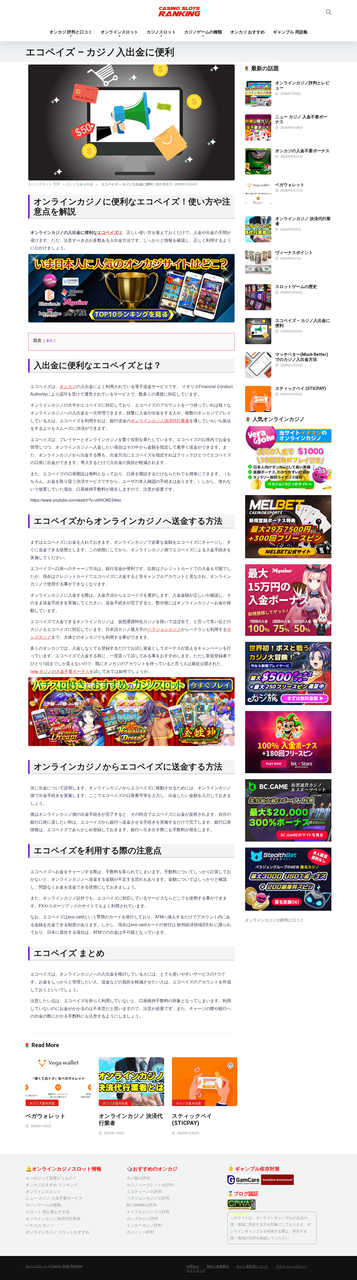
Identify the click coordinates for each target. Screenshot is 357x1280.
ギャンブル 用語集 (290, 32)
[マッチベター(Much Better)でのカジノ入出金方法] (258, 376)
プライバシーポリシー (291, 1266)
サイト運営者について (252, 1266)
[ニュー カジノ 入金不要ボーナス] (258, 139)
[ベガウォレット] (58, 1081)
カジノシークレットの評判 (150, 1184)
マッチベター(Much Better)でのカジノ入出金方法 (301, 357)
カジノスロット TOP (44, 183)
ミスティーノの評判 (144, 1191)
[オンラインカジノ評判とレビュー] (258, 105)
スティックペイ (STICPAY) (192, 1119)
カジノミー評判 (140, 1232)
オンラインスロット (119, 32)
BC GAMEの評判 (141, 1204)
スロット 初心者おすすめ (48, 1211)
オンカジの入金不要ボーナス (302, 150)
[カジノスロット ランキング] (178, 12)
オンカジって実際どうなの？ (51, 1178)
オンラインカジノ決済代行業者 (160, 421)
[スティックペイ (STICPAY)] (204, 1081)
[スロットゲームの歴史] (258, 309)
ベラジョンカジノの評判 (148, 1198)
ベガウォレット (46, 1116)
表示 (49, 340)
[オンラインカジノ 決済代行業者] (131, 1081)
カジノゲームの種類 (203, 32)
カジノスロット (161, 32)
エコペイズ (107, 232)
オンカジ (68, 386)
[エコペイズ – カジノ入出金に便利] (258, 342)
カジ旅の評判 (138, 1178)
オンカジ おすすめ (247, 32)
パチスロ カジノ (40, 1225)
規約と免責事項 (218, 1266)
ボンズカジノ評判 (142, 1218)
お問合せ (192, 1266)
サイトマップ (195, 1270)
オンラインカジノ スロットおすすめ (57, 1232)
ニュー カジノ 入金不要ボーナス (54, 1198)
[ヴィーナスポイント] (258, 275)
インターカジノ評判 (144, 1225)
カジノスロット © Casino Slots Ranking (54, 1266)
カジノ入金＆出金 (79, 183)
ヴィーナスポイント (294, 252)
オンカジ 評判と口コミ (70, 32)
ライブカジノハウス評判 (148, 1211)
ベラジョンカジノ (164, 629)
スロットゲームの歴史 (296, 286)
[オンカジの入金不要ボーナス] (258, 173)
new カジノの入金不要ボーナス (59, 671)
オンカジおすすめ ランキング (52, 1184)
